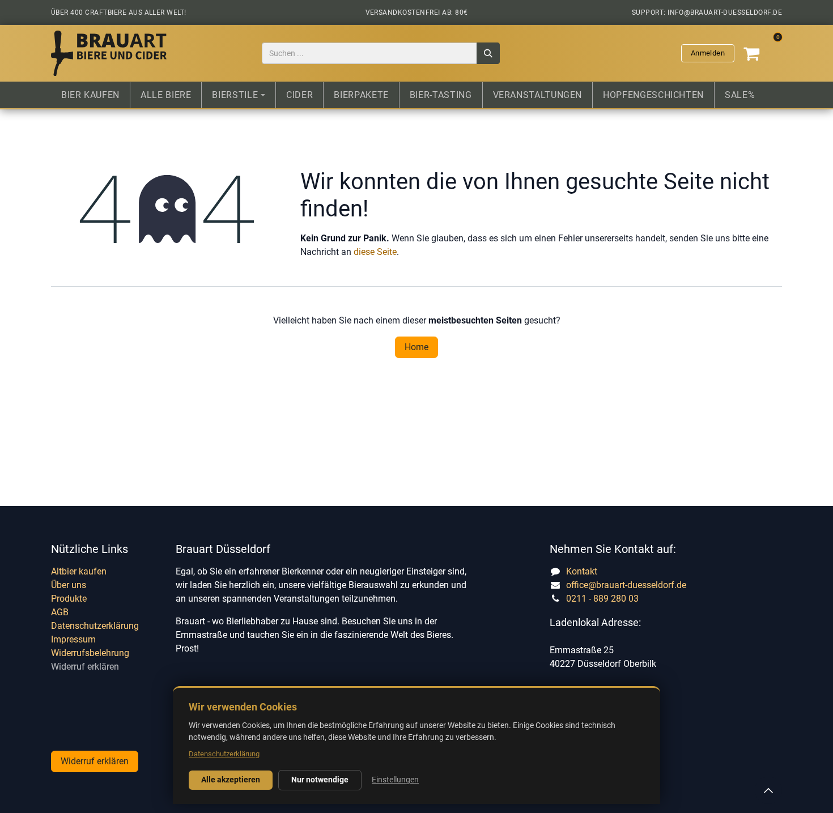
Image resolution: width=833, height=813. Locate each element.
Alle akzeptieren (230, 779)
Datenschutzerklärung (95, 625)
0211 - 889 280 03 (602, 598)
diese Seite (375, 251)
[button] (768, 790)
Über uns (68, 585)
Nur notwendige (319, 779)
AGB (60, 612)
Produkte (69, 598)
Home (416, 347)
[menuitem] (90, 95)
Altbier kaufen (79, 571)
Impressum (73, 639)
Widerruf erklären (85, 666)
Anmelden (708, 53)
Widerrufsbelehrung (90, 653)
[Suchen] (488, 53)
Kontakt (581, 571)
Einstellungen (395, 779)
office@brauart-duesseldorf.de (626, 585)
